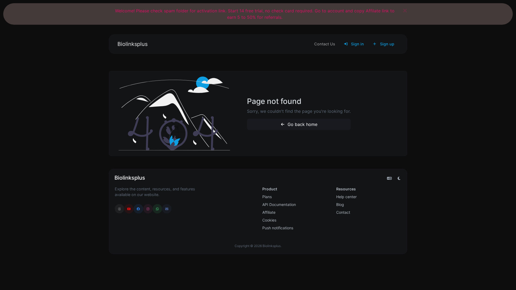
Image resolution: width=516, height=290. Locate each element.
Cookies (269, 220)
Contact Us (324, 44)
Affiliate (268, 212)
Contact (343, 212)
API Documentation (279, 204)
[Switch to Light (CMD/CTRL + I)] (399, 178)
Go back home (301, 124)
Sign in (357, 44)
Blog (340, 204)
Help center (346, 196)
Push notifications (277, 228)
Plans (267, 196)
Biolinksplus (132, 44)
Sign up (386, 44)
